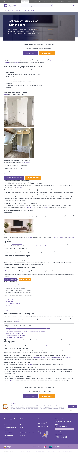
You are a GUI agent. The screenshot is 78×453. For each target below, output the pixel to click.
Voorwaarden (23, 435)
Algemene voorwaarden (25, 451)
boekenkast (63, 60)
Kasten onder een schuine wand (13, 303)
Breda (60, 344)
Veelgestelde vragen (29, 10)
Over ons (6, 422)
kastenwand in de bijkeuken (41, 246)
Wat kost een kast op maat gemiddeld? (14, 333)
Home (5, 10)
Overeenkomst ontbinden (39, 451)
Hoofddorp (51, 344)
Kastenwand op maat (10, 307)
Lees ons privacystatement (59, 431)
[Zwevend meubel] (39, 226)
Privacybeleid (51, 451)
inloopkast (71, 237)
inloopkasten (43, 357)
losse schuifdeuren (58, 357)
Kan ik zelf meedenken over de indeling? (15, 337)
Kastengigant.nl (25, 1)
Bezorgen (22, 424)
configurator (30, 364)
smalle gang (19, 187)
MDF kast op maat (10, 310)
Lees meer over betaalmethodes (68, 446)
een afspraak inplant (42, 345)
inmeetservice (26, 162)
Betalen (22, 427)
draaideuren (63, 237)
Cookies (58, 451)
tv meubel (16, 62)
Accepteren (72, 406)
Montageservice (7, 424)
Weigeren (72, 410)
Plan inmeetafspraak (46, 53)
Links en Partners (8, 432)
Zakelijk (65, 426)
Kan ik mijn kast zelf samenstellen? (13, 330)
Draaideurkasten (9, 301)
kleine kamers (16, 251)
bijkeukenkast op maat (17, 244)
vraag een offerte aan (24, 279)
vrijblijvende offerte (8, 382)
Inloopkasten (9, 298)
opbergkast (49, 215)
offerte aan (17, 321)
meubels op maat (68, 357)
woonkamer (28, 207)
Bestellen (22, 422)
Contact (6, 438)
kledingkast (48, 60)
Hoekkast (6, 94)
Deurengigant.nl (7, 1)
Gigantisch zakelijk (61, 1)
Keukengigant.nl (34, 1)
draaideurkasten (50, 357)
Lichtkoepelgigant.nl (43, 1)
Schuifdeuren (9, 309)
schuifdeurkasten (36, 357)
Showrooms (52, 1)
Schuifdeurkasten (10, 299)
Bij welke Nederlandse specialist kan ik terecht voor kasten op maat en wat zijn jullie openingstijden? (28, 328)
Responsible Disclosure (68, 451)
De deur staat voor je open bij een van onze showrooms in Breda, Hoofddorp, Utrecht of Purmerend (44, 425)
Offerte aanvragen (30, 53)
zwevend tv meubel (51, 216)
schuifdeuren (57, 237)
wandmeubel (43, 215)
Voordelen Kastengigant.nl (10, 427)
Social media (7, 430)
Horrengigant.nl (16, 1)
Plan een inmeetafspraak (10, 279)
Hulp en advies (19, 10)
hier (48, 410)
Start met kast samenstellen (14, 177)
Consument (58, 426)
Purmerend (45, 344)
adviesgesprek (31, 319)
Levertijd (22, 430)
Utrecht (56, 344)
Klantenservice (71, 1)
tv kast (38, 215)
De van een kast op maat (10, 270)
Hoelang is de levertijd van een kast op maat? (16, 335)
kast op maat (18, 316)
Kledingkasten (9, 305)
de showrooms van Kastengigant (28, 344)
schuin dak (6, 62)
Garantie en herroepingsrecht (27, 432)
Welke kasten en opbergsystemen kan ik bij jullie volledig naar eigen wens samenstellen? (25, 331)
